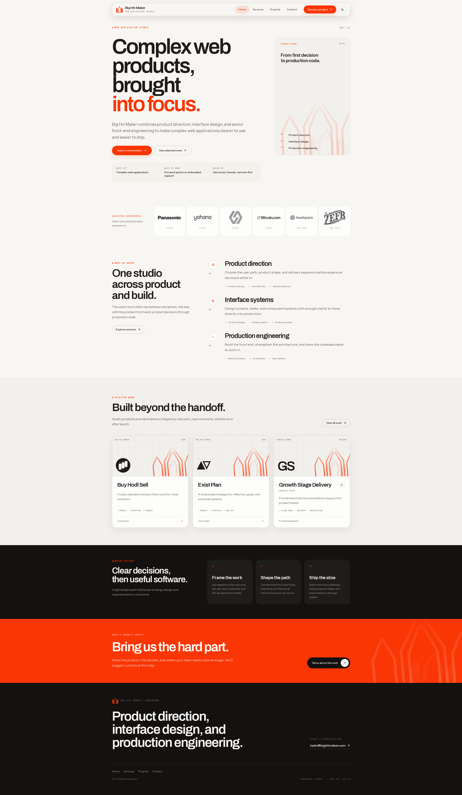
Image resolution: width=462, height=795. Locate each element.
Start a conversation (129, 150)
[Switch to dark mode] (342, 9)
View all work (334, 422)
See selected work (170, 150)
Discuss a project (318, 9)
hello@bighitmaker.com (327, 746)
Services (258, 9)
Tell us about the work (325, 663)
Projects (275, 9)
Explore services (126, 329)
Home (242, 9)
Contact (292, 9)
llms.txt (334, 779)
